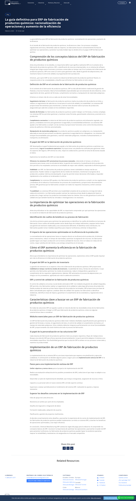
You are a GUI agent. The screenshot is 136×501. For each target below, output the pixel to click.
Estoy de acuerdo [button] (111, 498)
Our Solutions (123, 483)
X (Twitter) (102, 485)
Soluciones (31, 3)
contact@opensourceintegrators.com (38, 477)
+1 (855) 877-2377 (10, 477)
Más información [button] (96, 498)
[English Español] (130, 3)
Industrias (41, 3)
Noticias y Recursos (54, 3)
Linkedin (101, 477)
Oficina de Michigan (68, 485)
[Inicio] (13, 3)
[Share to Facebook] (64, 448)
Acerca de (66, 3)
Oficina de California (69, 482)
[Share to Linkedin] (71, 448)
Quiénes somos (123, 477)
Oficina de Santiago (68, 489)
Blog (8, 14)
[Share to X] (68, 448)
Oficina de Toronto (80, 484)
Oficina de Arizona (68, 480)
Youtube (101, 480)
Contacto (122, 3)
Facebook (102, 483)
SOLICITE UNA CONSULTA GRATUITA (39, 481)
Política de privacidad (125, 485)
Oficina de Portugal (80, 480)
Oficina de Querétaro (81, 489)
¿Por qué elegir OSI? (124, 480)
